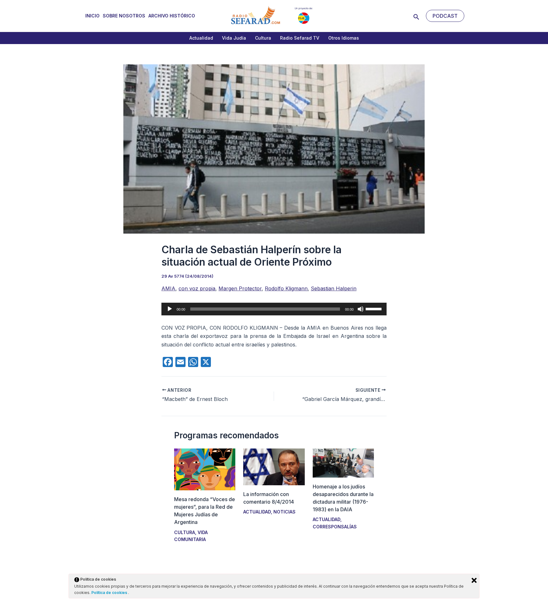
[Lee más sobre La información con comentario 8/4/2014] (273, 466)
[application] (274, 309)
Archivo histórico (171, 15)
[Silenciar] (360, 309)
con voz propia (197, 288)
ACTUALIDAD (257, 511)
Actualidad (201, 38)
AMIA (168, 288)
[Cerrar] (474, 580)
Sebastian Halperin (333, 288)
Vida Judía (234, 38)
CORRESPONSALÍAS (335, 526)
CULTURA (184, 532)
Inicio (92, 15)
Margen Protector (240, 288)
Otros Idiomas (343, 38)
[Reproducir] (169, 309)
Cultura (263, 38)
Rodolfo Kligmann (286, 288)
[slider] (374, 308)
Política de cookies (109, 592)
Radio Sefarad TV (299, 38)
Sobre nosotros (124, 15)
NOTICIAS (284, 511)
